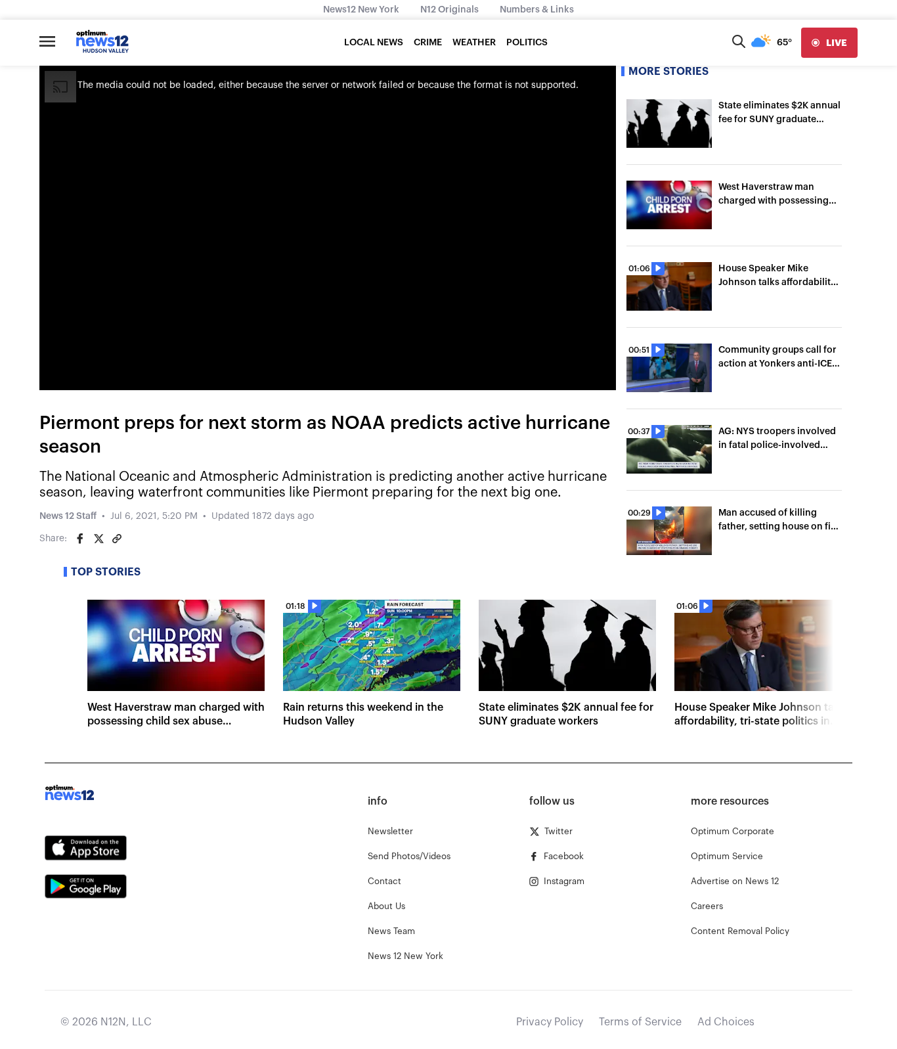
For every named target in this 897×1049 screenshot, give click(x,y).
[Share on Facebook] (80, 538)
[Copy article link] (117, 538)
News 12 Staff (68, 516)
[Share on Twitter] (98, 538)
